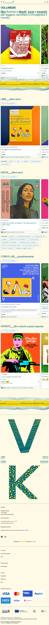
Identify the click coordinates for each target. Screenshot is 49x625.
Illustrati (7, 77)
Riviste (15, 77)
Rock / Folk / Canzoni (19, 232)
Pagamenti (3, 576)
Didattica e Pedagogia (19, 157)
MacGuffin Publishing (7, 70)
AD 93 (3, 227)
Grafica (11, 77)
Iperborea (44, 70)
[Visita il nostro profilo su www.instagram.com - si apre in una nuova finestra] (5, 537)
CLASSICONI (11, 236)
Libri (3, 457)
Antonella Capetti (6, 147)
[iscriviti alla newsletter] (24, 84)
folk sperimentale (10, 232)
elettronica (9, 387)
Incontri (44, 461)
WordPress (8, 622)
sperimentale (30, 387)
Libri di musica (5, 164)
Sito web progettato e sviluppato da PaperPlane (11, 621)
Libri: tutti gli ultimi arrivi (8, 103)
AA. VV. (3, 65)
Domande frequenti (5, 553)
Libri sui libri (27, 157)
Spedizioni (3, 579)
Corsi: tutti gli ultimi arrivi (8, 260)
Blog (2, 556)
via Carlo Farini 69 (5, 510)
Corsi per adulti (10, 316)
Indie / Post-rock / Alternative (17, 239)
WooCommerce (15, 622)
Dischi (45, 457)
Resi (2, 582)
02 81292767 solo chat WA (7, 514)
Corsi (3, 461)
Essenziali (4, 239)
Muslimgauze (5, 374)
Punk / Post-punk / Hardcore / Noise (10, 245)
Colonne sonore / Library (23, 236)
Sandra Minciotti (13, 147)
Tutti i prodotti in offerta (8, 330)
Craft (18, 161)
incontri (42, 11)
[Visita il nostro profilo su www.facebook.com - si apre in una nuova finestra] (2, 537)
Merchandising (4, 563)
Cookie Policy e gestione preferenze (15, 618)
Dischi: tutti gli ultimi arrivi (9, 177)
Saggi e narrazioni (10, 157)
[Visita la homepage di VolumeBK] (8, 2)
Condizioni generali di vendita (30, 618)
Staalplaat (4, 379)
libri (3, 11)
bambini (25, 161)
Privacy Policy (4, 618)
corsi (31, 11)
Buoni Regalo (4, 566)
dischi (22, 11)
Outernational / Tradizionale (9, 242)
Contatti (3, 572)
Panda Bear (44, 220)
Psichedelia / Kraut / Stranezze (27, 242)
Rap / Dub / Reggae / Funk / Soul (30, 245)
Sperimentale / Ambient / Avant (23, 248)
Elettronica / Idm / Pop (39, 236)
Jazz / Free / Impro (33, 239)
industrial (25, 387)
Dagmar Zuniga (5, 220)
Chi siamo (3, 550)
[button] (38, 73)
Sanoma (3, 152)
